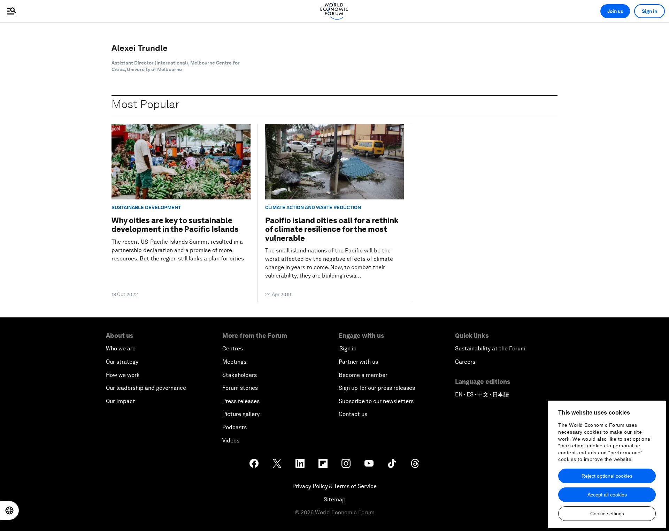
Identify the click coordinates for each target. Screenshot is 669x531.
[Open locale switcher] (9, 510)
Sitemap (335, 499)
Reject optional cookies (607, 476)
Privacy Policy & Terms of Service (334, 486)
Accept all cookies (607, 495)
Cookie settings (607, 513)
